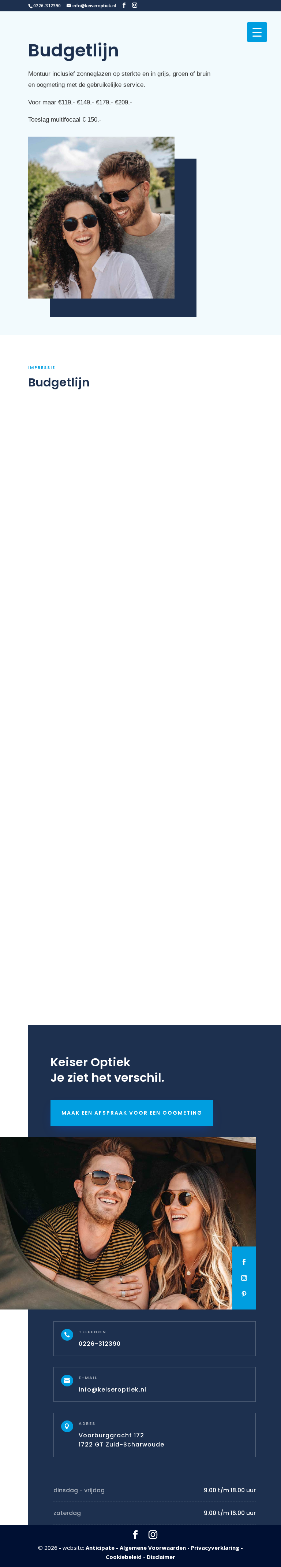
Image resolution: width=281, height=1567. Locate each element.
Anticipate (100, 1547)
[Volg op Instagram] (244, 1278)
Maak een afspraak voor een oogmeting (131, 1112)
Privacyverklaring (215, 1547)
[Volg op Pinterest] (244, 1294)
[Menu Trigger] (257, 32)
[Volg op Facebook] (244, 1262)
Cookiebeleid (124, 1556)
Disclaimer (161, 1556)
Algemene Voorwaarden (153, 1547)
